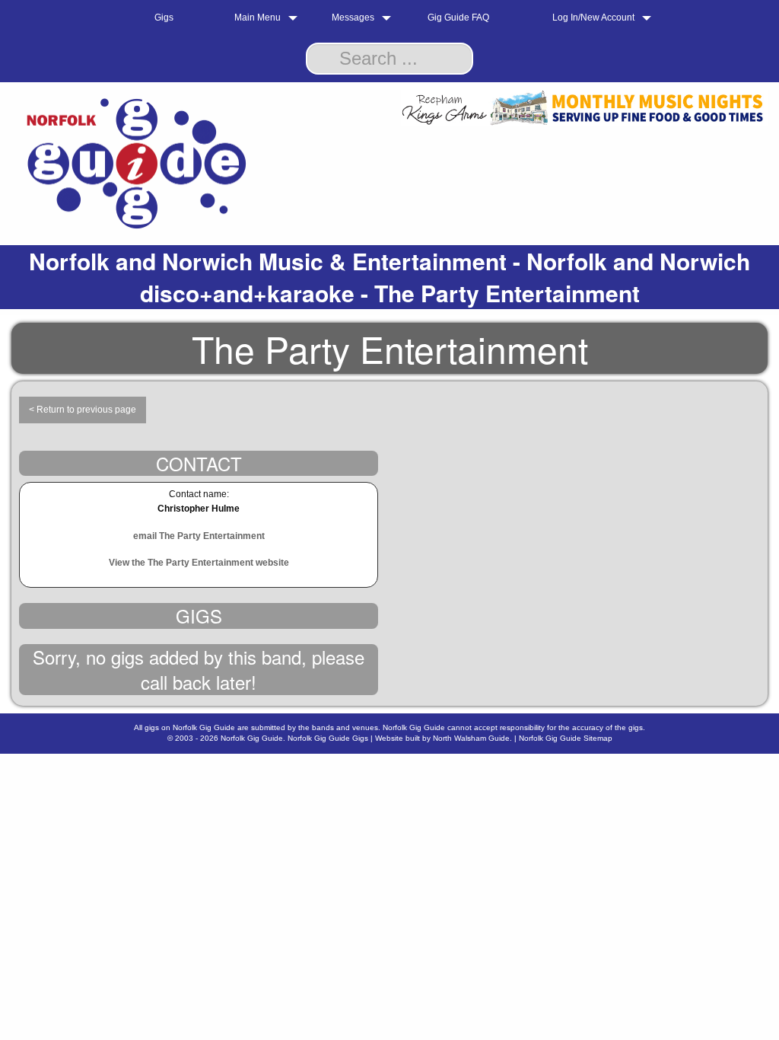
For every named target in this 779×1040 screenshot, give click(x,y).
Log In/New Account (593, 17)
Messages (353, 17)
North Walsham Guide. (472, 738)
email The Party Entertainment (199, 536)
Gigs (163, 17)
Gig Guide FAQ (458, 17)
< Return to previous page (82, 409)
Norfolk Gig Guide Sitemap (565, 738)
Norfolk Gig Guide (252, 738)
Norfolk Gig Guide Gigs (328, 738)
